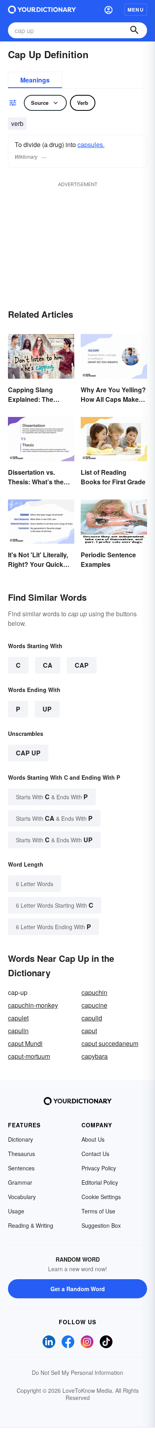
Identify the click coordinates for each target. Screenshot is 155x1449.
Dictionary (20, 1139)
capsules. (91, 144)
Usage (16, 1211)
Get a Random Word (77, 1289)
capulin (18, 1030)
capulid (91, 1017)
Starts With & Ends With (52, 796)
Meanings (35, 80)
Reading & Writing (30, 1225)
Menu (136, 9)
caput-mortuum (29, 1056)
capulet (18, 1017)
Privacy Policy (98, 1168)
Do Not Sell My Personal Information (77, 1372)
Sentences (21, 1168)
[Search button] (134, 30)
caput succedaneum (109, 1043)
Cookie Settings (101, 1197)
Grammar (20, 1182)
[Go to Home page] (42, 9)
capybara (94, 1056)
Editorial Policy (99, 1182)
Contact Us (95, 1154)
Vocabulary (22, 1197)
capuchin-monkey (33, 1005)
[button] (108, 9)
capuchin (94, 992)
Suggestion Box (101, 1225)
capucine (94, 1005)
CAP (82, 665)
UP (47, 709)
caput (89, 1030)
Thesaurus (21, 1154)
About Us (93, 1139)
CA (47, 665)
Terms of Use (98, 1211)
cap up (28, 752)
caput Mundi (25, 1043)
